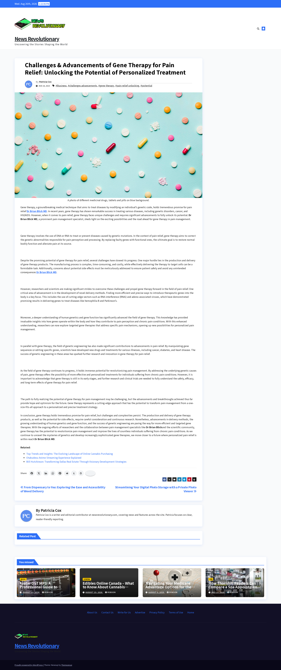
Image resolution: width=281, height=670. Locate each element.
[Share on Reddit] (67, 473)
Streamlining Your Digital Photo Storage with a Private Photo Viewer (156, 489)
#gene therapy (106, 85)
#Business (61, 85)
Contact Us (107, 612)
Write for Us (124, 612)
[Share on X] (39, 473)
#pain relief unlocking (127, 85)
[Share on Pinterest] (60, 473)
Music (23, 579)
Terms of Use (176, 612)
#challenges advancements (82, 85)
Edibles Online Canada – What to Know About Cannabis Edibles (108, 587)
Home (190, 612)
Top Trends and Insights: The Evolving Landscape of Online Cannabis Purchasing (69, 453)
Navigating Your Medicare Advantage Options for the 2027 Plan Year (168, 587)
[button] (258, 28)
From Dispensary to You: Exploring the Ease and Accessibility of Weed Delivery (62, 489)
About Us (92, 612)
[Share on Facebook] (32, 473)
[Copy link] (90, 473)
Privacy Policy (157, 612)
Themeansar (66, 665)
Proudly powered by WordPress (29, 665)
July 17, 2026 (218, 592)
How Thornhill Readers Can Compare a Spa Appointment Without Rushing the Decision (234, 587)
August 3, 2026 (156, 592)
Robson (49, 592)
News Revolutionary (37, 38)
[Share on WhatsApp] (53, 473)
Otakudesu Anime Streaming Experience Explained (53, 457)
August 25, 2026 (31, 592)
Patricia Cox (45, 81)
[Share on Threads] (81, 473)
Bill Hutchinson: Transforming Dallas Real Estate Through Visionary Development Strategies (76, 461)
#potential (146, 85)
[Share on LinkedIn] (46, 473)
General (87, 579)
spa (210, 579)
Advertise (140, 612)
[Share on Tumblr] (74, 473)
